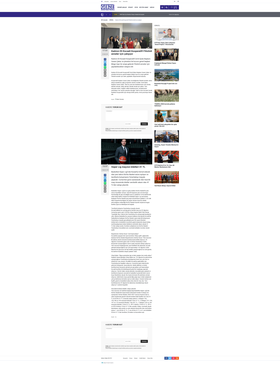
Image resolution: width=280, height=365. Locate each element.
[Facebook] (105, 59)
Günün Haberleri (113, 1)
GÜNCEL (111, 20)
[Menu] (162, 7)
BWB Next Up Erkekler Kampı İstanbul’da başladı (132, 14)
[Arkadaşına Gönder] (105, 70)
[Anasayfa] (102, 1)
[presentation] (106, 14)
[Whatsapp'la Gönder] (105, 67)
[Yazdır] (105, 73)
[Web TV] (174, 1)
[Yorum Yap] (105, 75)
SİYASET (130, 7)
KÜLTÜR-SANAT (143, 7)
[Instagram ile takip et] (173, 358)
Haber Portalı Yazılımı (108, 362)
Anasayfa (105, 20)
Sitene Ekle (125, 1)
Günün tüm (174, 14)
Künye (130, 358)
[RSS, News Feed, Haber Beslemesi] (177, 358)
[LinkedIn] (105, 64)
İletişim (136, 358)
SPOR (136, 7)
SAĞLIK (152, 7)
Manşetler (106, 1)
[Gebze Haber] (108, 7)
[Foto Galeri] (178, 1)
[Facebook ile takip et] (166, 358)
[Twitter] (105, 62)
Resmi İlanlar (122, 7)
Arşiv (120, 1)
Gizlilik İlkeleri (142, 358)
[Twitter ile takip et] (170, 358)
